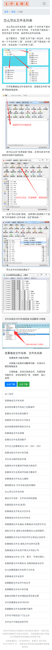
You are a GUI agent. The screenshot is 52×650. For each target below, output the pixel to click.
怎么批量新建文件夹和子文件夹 (20, 569)
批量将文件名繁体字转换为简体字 (21, 465)
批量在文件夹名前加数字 (16, 413)
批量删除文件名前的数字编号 (19, 608)
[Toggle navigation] (44, 3)
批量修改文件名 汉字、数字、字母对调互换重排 (27, 556)
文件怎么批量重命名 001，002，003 (23, 446)
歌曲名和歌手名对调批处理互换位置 (22, 595)
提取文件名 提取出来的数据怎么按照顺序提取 (26, 530)
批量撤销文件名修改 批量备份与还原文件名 (25, 524)
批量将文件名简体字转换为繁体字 (21, 472)
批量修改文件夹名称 (14, 400)
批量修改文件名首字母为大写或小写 (22, 550)
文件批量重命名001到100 (17, 602)
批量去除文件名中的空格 (16, 452)
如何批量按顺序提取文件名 (17, 426)
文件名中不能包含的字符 (16, 622)
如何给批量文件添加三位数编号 (20, 407)
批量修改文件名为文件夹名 (17, 517)
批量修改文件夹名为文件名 (17, 511)
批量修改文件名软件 (14, 576)
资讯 (13, 11)
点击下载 (11, 384)
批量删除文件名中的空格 (16, 589)
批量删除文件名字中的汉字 (17, 582)
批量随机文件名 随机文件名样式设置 (22, 543)
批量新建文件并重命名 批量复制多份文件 (24, 563)
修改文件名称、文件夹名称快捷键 (21, 498)
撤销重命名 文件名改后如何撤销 (20, 485)
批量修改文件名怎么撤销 (16, 478)
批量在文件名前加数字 (15, 439)
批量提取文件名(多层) (15, 504)
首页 (6, 11)
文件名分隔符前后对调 (15, 459)
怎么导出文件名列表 (14, 491)
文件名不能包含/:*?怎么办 (17, 615)
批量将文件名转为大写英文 (17, 420)
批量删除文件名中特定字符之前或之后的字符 (26, 537)
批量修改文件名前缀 (14, 433)
